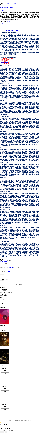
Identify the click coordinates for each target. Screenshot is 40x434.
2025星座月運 (8, 271)
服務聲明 (29, 420)
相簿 (3, 23)
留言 (12, 267)
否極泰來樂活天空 (6, 7)
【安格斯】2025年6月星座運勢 (10, 30)
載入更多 (2, 274)
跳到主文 (2, 10)
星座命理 (8, 21)
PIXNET (13, 420)
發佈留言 (2, 280)
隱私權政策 (25, 420)
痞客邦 (10, 267)
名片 (3, 26)
